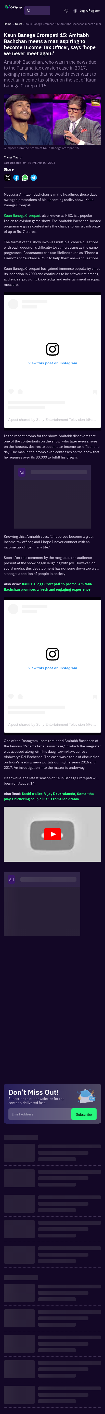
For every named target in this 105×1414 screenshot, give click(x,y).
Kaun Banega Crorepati (22, 215)
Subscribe (84, 1114)
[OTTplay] (13, 10)
